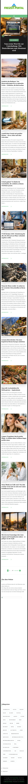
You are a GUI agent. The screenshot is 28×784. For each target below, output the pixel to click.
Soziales (22, 750)
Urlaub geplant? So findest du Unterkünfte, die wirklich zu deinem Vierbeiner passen (12, 183)
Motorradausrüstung (17, 737)
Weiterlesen (4, 106)
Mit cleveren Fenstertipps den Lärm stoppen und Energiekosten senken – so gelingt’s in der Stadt (13, 536)
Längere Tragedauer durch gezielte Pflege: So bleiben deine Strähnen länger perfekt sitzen (13, 438)
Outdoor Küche (7, 744)
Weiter (16, 570)
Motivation (6, 737)
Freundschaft (6, 716)
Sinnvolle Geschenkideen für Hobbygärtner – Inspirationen (10, 389)
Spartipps (3, 532)
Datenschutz (5, 768)
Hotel (12, 726)
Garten (15, 716)
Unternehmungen (13, 754)
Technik (3, 283)
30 (12, 570)
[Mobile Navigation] (14, 16)
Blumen (11, 712)
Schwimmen (16, 747)
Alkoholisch (6, 709)
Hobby (3, 386)
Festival (19, 712)
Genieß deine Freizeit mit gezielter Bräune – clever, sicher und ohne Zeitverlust (11, 135)
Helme (11, 723)
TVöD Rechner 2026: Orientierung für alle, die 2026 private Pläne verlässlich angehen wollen (13, 235)
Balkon (21, 709)
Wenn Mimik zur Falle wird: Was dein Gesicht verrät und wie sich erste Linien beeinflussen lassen (13, 486)
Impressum (5, 771)
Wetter (20, 757)
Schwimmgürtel (7, 750)
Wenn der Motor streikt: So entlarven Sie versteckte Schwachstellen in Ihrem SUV (13, 288)
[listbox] (14, 35)
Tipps (4, 754)
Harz (20, 719)
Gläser (22, 716)
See (15, 750)
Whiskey (5, 761)
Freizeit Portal (15, 778)
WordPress (22, 781)
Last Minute (13, 730)
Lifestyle (4, 131)
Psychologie (6, 747)
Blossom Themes (8, 781)
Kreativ (5, 730)
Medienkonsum (15, 733)
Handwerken (12, 719)
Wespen (13, 757)
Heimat (4, 723)
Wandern (5, 757)
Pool (15, 744)
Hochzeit (5, 726)
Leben (21, 730)
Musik (18, 740)
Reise (2, 79)
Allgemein (14, 40)
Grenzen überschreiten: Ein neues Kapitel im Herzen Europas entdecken (13, 341)
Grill (4, 719)
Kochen (19, 726)
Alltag (14, 709)
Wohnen (13, 761)
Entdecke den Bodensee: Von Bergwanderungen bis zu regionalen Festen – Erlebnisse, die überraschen (12, 83)
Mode (2, 434)
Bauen (4, 712)
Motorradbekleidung (8, 740)
